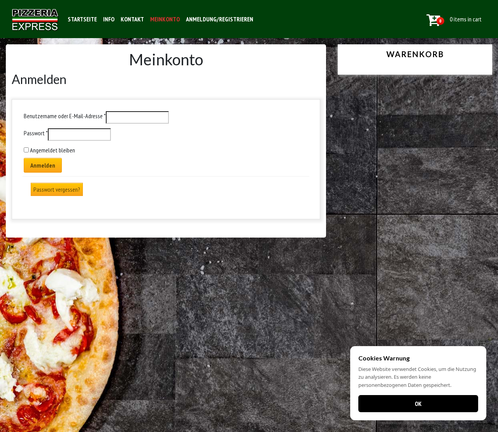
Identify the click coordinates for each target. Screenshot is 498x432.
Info (108, 19)
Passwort (36, 133)
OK (418, 404)
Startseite (82, 19)
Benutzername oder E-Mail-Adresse (65, 116)
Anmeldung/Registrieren (219, 19)
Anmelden (42, 165)
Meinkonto (165, 19)
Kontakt (132, 19)
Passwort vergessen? (56, 189)
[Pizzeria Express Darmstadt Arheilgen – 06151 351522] (35, 19)
